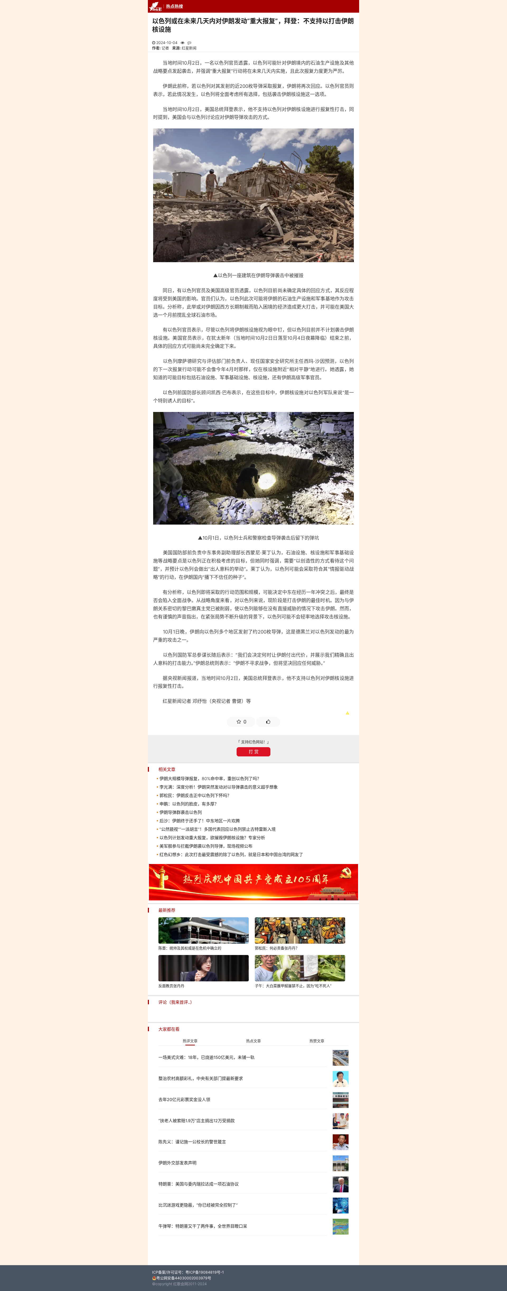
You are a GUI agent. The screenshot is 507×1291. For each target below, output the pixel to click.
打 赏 (254, 751)
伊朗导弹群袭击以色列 (180, 812)
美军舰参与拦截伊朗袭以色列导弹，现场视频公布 (205, 846)
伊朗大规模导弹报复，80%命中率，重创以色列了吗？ (210, 778)
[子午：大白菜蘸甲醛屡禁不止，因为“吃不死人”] (300, 969)
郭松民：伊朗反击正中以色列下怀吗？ (195, 795)
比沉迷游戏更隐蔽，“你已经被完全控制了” (198, 1205)
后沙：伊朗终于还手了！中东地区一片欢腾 (199, 820)
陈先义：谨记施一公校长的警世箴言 (192, 1141)
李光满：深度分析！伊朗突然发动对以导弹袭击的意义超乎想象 (218, 787)
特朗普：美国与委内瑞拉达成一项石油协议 (198, 1184)
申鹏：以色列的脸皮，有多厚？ (189, 804)
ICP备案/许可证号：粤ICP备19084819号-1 (188, 1272)
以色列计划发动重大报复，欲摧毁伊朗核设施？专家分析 (212, 837)
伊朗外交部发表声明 (177, 1162)
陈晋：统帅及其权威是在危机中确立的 (189, 948)
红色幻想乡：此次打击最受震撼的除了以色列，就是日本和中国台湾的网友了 (231, 854)
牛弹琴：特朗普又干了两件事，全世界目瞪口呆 (202, 1226)
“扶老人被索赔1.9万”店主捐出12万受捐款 (196, 1120)
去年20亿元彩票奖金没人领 (184, 1099)
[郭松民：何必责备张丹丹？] (300, 931)
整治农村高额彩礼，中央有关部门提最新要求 (200, 1078)
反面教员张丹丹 (171, 985)
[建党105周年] (253, 899)
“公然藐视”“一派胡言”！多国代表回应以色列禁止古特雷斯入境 (217, 829)
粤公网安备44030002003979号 (183, 1278)
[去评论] (488, 885)
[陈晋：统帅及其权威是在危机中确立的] (203, 931)
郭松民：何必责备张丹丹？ (277, 948)
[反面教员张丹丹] (203, 969)
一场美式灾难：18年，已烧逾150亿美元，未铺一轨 (206, 1057)
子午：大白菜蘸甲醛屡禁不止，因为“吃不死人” (293, 985)
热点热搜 (174, 6)
